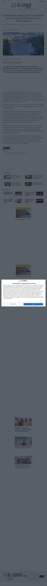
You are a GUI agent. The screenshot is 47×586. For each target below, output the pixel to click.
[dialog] (23, 293)
